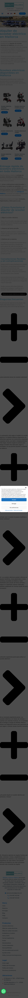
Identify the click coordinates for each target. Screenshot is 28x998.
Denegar (14, 503)
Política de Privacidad (17, 510)
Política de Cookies (9, 510)
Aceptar (14, 499)
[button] (26, 487)
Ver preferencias (14, 507)
